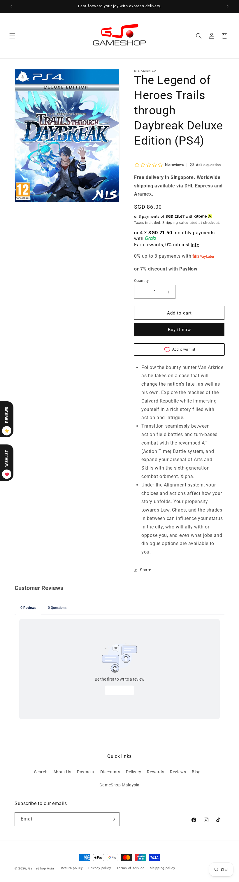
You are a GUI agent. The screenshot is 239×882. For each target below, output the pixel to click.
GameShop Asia (41, 868)
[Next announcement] (227, 6)
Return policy (71, 868)
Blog (196, 771)
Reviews (178, 771)
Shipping (170, 223)
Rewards (155, 771)
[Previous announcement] (11, 6)
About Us (62, 771)
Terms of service (130, 868)
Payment (85, 771)
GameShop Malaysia (119, 785)
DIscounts (110, 771)
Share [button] (145, 569)
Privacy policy (99, 868)
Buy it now (179, 329)
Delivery (133, 771)
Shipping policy (162, 868)
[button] (12, 35)
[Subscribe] (112, 819)
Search (41, 771)
